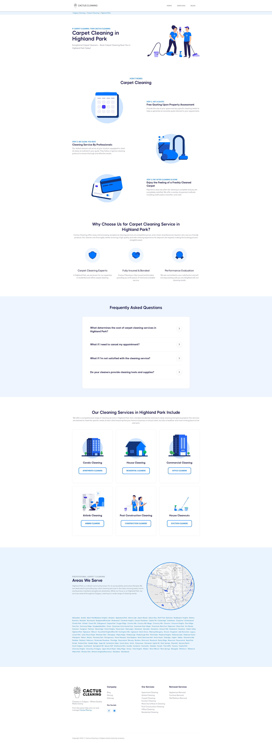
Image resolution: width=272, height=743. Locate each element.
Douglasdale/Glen (99, 626)
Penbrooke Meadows (102, 640)
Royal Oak (189, 640)
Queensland (122, 640)
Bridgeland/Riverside (103, 620)
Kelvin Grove (143, 632)
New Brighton (132, 637)
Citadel (85, 623)
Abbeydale (76, 618)
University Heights (78, 649)
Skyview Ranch (184, 643)
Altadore (111, 618)
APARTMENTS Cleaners (92, 471)
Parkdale (75, 640)
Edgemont (171, 626)
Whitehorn (183, 649)
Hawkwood (173, 629)
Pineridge (113, 640)
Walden (146, 649)
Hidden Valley (191, 629)
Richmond (145, 640)
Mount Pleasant (120, 637)
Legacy (192, 632)
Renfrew (138, 640)
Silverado (174, 643)
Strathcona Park (119, 646)
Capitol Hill (153, 620)
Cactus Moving (85, 710)
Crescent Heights (177, 623)
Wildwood (191, 649)
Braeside (83, 620)
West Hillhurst (154, 649)
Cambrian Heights (127, 620)
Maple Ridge (120, 635)
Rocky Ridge (162, 640)
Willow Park (76, 651)
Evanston (75, 629)
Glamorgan (129, 629)
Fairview (91, 629)
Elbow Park (180, 626)
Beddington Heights (181, 618)
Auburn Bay (153, 618)
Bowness (75, 620)
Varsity (129, 649)
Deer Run (75, 626)
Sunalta (129, 646)
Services (181, 5)
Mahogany (111, 635)
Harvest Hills (163, 629)
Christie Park (76, 623)
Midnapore (76, 637)
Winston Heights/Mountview (102, 651)
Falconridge (99, 629)
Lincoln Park (76, 635)
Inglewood (134, 632)
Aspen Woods (143, 618)
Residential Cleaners (136, 471)
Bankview (169, 618)
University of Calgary (93, 649)
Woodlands (125, 651)
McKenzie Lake (177, 635)
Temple (159, 646)
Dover (109, 626)
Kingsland (173, 632)
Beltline (191, 618)
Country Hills (132, 623)
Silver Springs (165, 643)
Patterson (90, 640)
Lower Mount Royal (88, 635)
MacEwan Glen (101, 635)
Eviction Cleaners (179, 523)
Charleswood (189, 620)
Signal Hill (156, 643)
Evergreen (83, 629)
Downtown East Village (142, 626)
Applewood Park (121, 618)
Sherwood (148, 643)
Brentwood (91, 620)
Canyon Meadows (141, 620)
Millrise (83, 637)
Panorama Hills (189, 637)
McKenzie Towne (189, 635)
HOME (169, 5)
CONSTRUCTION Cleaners (136, 523)
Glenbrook (138, 629)
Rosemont (171, 640)
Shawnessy (139, 643)
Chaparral (179, 620)
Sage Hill (102, 643)
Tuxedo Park (183, 646)
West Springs (165, 649)
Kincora (166, 632)
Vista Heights (137, 649)
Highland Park (77, 632)
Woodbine (116, 651)
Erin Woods (189, 626)
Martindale (154, 635)
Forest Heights (109, 629)
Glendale (146, 629)
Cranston (167, 623)
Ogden (174, 637)
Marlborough (130, 635)
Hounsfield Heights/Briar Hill (108, 632)
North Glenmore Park (145, 637)
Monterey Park (98, 637)
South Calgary (77, 646)
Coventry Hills (158, 623)
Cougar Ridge (121, 623)
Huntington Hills (124, 632)
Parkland (82, 640)
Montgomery (109, 637)
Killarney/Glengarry (156, 632)
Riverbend (153, 640)
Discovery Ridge (86, 626)
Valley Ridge (121, 649)
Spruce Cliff (109, 646)
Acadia (83, 618)
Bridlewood (116, 620)
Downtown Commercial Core (122, 626)
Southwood (88, 646)
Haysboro (181, 629)
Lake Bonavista (183, 632)
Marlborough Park (143, 635)
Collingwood (101, 623)
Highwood (86, 632)
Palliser (180, 637)
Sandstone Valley (112, 643)
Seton (132, 643)
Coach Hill (92, 623)
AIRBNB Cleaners (92, 523)
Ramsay (131, 640)
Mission (89, 637)
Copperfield (111, 623)
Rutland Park (82, 643)
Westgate (174, 649)
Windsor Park (86, 651)
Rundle (74, 643)
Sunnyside (145, 646)
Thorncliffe (167, 646)
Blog (193, 5)
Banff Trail (161, 618)
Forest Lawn (120, 629)
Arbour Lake (132, 618)
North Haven (158, 637)
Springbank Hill (98, 646)
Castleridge (162, 620)
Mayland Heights (165, 635)
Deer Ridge (189, 623)
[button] (181, 5)
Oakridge (167, 637)
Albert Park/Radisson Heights (97, 618)
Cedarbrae (171, 620)
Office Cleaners (179, 471)
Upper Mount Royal (109, 649)
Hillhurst (94, 632)
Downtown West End (159, 626)
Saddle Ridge (93, 643)
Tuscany (175, 646)
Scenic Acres (124, 643)
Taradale (153, 646)
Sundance (136, 646)
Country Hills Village (145, 623)
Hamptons (154, 629)
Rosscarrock (180, 640)
